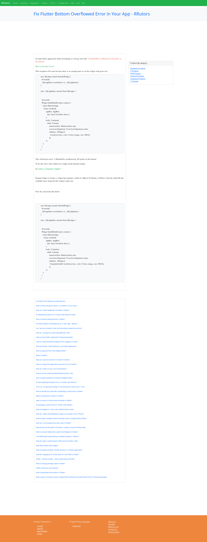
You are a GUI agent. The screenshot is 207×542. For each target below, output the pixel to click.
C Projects (134, 71)
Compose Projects (137, 79)
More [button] (53, 3)
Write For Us (113, 527)
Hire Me (111, 524)
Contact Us (112, 529)
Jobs (83, 3)
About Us (112, 522)
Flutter (15, 3)
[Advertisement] (80, 38)
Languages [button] (34, 3)
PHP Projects (135, 73)
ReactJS (40, 528)
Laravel (40, 526)
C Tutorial (134, 81)
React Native (42, 531)
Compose (24, 3)
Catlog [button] (45, 3)
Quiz (78, 3)
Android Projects (137, 76)
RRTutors (5, 3)
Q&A (72, 3)
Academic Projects (137, 68)
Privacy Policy (113, 532)
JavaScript (77, 526)
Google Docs (63, 3)
